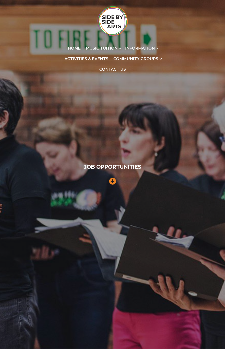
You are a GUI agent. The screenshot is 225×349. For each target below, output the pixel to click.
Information (140, 48)
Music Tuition (102, 48)
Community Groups (135, 58)
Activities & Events (86, 58)
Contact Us (112, 69)
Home (74, 48)
